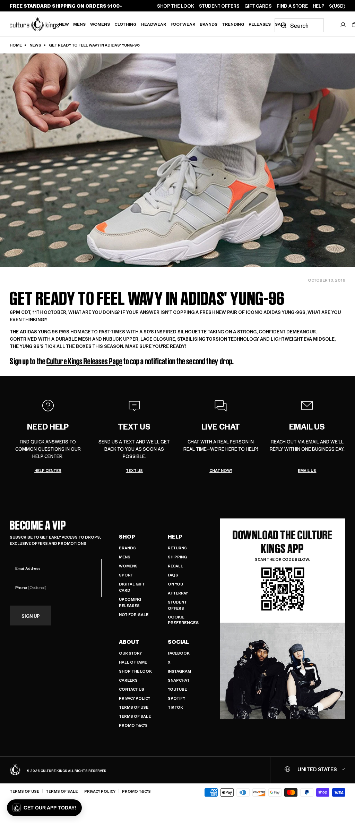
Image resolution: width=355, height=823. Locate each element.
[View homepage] (34, 24)
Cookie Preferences (183, 619)
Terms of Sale (135, 716)
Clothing (125, 24)
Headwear (153, 24)
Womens (100, 24)
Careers (128, 680)
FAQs (173, 575)
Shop (127, 536)
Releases (260, 24)
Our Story (130, 653)
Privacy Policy (134, 698)
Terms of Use (133, 707)
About (129, 642)
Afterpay (178, 593)
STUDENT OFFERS (219, 5)
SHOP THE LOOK (175, 5)
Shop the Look (135, 671)
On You (175, 584)
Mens (79, 24)
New (64, 24)
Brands (208, 24)
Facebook (179, 653)
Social (178, 642)
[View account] (343, 24)
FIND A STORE (292, 5)
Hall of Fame (133, 662)
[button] (44, 807)
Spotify (176, 698)
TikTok (175, 707)
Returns (177, 548)
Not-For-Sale (133, 614)
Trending (233, 24)
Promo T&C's (133, 725)
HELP (318, 5)
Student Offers (177, 605)
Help (175, 536)
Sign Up (30, 616)
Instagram (179, 671)
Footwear (183, 24)
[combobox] (299, 25)
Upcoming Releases (130, 602)
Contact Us (131, 689)
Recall (175, 566)
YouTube (177, 689)
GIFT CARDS (258, 5)
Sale (280, 24)
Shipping (177, 557)
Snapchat (179, 680)
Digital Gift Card (132, 587)
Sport (126, 575)
